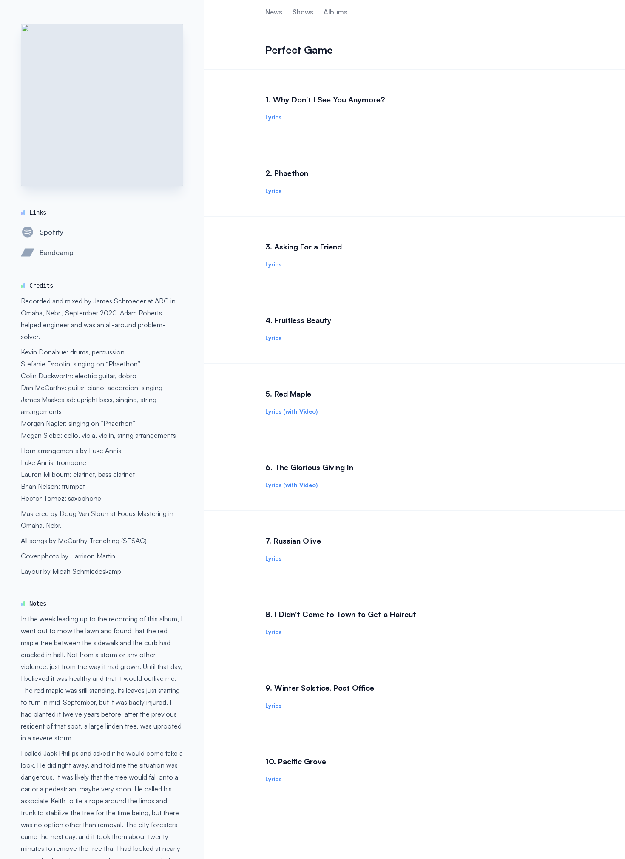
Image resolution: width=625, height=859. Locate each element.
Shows (303, 12)
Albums (335, 12)
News (273, 12)
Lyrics (273, 117)
